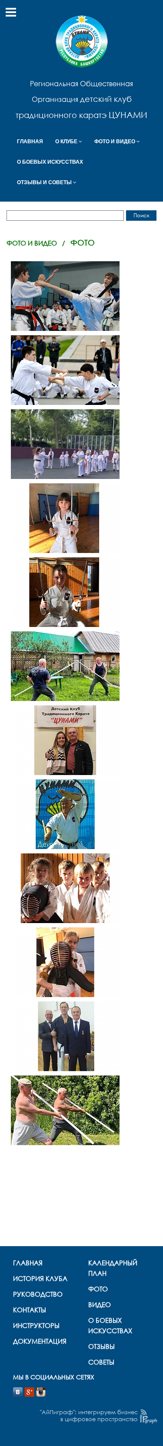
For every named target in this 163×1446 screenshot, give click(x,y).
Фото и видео (32, 243)
